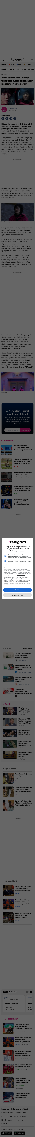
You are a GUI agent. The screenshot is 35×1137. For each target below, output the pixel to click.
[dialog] (17, 568)
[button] (17, 565)
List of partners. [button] (21, 575)
